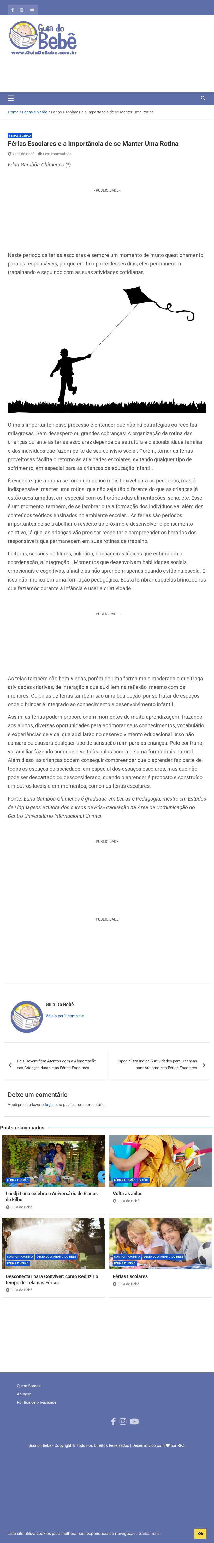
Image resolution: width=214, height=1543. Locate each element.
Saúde (144, 1180)
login (49, 1104)
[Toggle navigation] (11, 98)
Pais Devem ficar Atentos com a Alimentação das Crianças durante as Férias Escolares (56, 1064)
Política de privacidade (36, 1402)
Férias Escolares (130, 1276)
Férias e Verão (20, 135)
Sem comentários (57, 154)
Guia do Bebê (23, 154)
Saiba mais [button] (149, 1533)
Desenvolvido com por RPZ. (159, 1445)
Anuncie (24, 1394)
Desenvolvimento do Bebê (56, 1256)
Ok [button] (200, 1534)
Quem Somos (29, 1386)
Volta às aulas (127, 1193)
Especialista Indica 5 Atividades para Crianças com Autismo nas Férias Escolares (157, 1064)
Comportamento (20, 1256)
